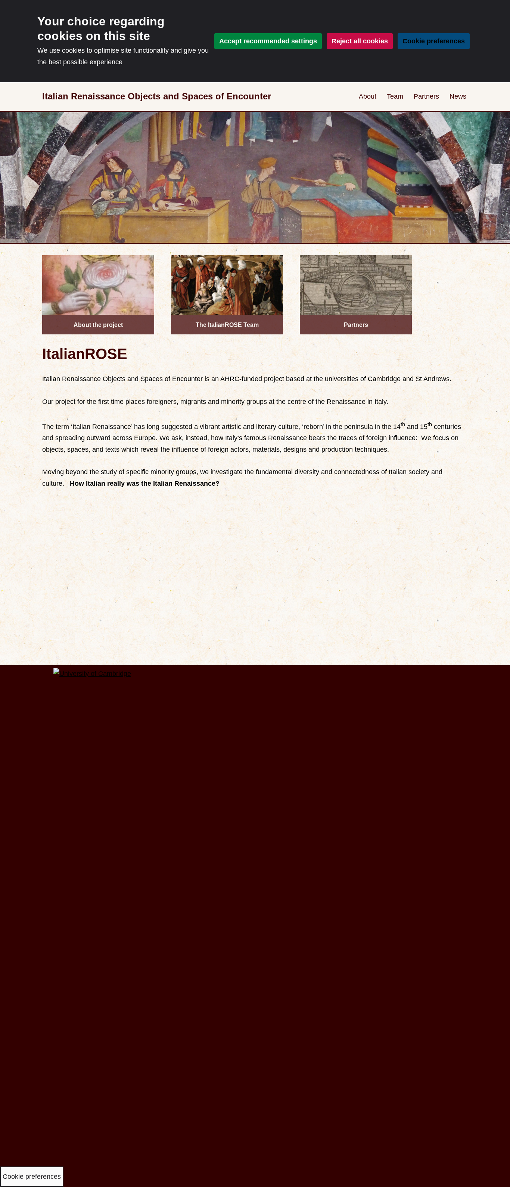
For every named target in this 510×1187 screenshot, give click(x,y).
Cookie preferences (433, 41)
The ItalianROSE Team (227, 324)
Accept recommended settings (268, 41)
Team (395, 96)
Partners (426, 96)
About (367, 96)
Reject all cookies (360, 41)
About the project (98, 324)
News (458, 96)
